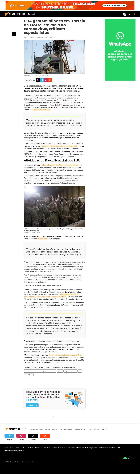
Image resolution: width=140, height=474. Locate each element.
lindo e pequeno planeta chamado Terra (65, 355)
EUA (79, 371)
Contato (30, 448)
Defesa (48, 367)
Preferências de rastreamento (14, 450)
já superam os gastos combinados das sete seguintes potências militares (51, 295)
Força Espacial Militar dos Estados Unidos (63, 367)
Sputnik (60, 371)
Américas (27, 367)
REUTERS (27, 76)
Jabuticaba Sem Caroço (48, 429)
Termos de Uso (20, 448)
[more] (14, 34)
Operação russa (65, 429)
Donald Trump (29, 375)
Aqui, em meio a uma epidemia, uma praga (59, 146)
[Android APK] (128, 458)
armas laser (43, 238)
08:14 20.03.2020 (30, 37)
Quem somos (9, 448)
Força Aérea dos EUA (70, 371)
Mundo (34, 367)
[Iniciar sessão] (129, 14)
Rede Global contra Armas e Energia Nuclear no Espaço (40, 371)
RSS (118, 448)
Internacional (79, 429)
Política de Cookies (59, 448)
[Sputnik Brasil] (15, 17)
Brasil (89, 429)
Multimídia (105, 429)
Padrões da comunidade (107, 448)
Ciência (96, 429)
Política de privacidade (42, 448)
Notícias (41, 367)
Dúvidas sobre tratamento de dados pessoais (82, 448)
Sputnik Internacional (41, 110)
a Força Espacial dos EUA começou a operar (60, 165)
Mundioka (34, 429)
